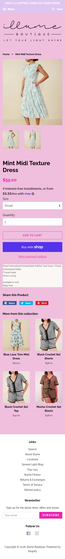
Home (6, 54)
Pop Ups (32, 469)
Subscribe (50, 515)
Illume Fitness (32, 474)
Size (5, 199)
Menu (11, 9)
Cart (59, 9)
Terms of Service (32, 484)
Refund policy (32, 489)
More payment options (32, 256)
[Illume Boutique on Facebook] (28, 534)
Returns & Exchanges (32, 479)
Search (32, 449)
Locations (32, 459)
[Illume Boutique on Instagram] (37, 534)
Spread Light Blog (32, 464)
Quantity (9, 215)
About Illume (32, 454)
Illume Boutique (36, 546)
